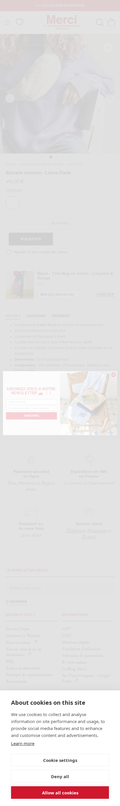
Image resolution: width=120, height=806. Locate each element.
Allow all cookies (60, 793)
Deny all (60, 776)
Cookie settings (60, 760)
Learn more (22, 743)
